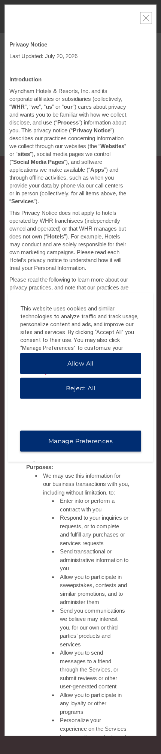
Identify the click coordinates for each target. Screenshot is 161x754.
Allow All (80, 363)
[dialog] (80, 377)
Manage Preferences (80, 440)
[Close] (146, 18)
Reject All (80, 387)
